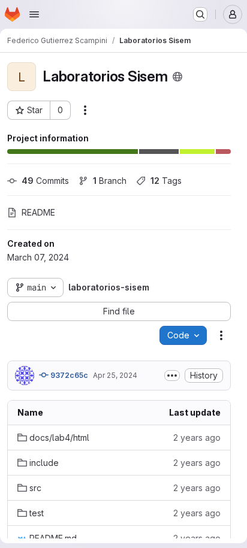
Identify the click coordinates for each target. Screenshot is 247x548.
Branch (109, 180)
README (38, 212)
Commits (45, 180)
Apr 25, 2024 (115, 375)
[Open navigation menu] (34, 14)
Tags (166, 180)
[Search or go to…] (200, 14)
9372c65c (68, 375)
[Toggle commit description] (172, 375)
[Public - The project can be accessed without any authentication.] (177, 76)
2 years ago (197, 437)
